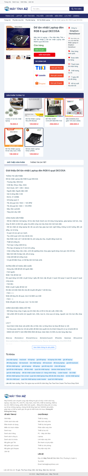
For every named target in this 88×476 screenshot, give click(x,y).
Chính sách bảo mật (11, 421)
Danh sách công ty (10, 436)
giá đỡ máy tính (47, 366)
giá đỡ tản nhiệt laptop (15, 369)
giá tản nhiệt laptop (13, 373)
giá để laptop (67, 359)
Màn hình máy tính (44, 421)
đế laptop (36, 366)
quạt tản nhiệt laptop (42, 369)
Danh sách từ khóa (10, 439)
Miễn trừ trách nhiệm (11, 427)
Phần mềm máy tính (45, 427)
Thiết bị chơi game (44, 424)
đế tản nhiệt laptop (13, 366)
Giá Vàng (39, 470)
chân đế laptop (60, 366)
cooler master (63, 373)
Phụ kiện (40, 16)
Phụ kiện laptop (30, 20)
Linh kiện (49, 16)
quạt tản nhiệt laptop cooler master (33, 379)
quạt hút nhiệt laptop (55, 379)
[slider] (8, 57)
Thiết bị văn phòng (44, 445)
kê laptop (31, 359)
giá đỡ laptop (41, 359)
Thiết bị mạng (43, 418)
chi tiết (38, 162)
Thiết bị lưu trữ (43, 430)
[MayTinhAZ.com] (16, 8)
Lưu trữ (67, 16)
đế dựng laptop (59, 363)
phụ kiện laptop (12, 359)
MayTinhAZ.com (42, 474)
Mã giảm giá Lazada (11, 445)
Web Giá (46, 470)
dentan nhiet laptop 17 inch (61, 369)
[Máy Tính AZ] (15, 396)
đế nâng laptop (12, 363)
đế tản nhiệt (28, 369)
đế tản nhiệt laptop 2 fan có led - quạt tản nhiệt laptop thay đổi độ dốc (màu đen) (35, 376)
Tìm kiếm (77, 9)
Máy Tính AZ (53, 474)
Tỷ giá (18, 470)
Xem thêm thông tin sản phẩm (44, 347)
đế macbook (47, 363)
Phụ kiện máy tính (18, 20)
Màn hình (58, 16)
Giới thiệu (24, 2)
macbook (23, 359)
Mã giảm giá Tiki (10, 442)
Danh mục (15, 2)
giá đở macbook (72, 363)
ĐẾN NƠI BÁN (44, 55)
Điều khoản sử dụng (11, 424)
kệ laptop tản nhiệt (54, 359)
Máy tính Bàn (29, 16)
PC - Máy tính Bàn (44, 433)
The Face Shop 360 (28, 470)
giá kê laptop (26, 366)
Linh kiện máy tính (44, 439)
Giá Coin (52, 470)
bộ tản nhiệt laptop (72, 376)
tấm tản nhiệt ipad (13, 379)
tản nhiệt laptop (35, 363)
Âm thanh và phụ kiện (45, 442)
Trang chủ (7, 2)
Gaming (76, 16)
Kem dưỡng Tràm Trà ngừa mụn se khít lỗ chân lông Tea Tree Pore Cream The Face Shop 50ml (45, 383)
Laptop (19, 16)
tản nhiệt (72, 373)
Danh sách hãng (10, 433)
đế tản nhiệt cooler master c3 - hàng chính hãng (39, 373)
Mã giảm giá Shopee (11, 448)
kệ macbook (23, 363)
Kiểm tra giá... (40, 50)
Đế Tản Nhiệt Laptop (43, 20)
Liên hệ (31, 2)
